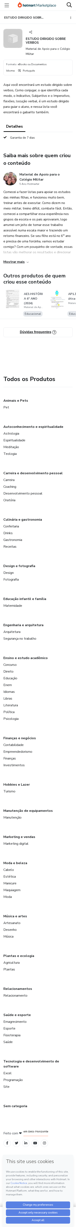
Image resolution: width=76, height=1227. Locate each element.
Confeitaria (11, 526)
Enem (7, 685)
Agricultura (11, 962)
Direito (8, 671)
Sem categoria (15, 1106)
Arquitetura (11, 632)
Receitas (9, 546)
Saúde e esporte (17, 1015)
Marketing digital (15, 843)
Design (8, 572)
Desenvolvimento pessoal (22, 493)
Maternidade (12, 605)
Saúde (8, 1042)
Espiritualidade (14, 440)
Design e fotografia (19, 566)
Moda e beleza (15, 863)
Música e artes (15, 916)
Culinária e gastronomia (22, 519)
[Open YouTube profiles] (35, 1143)
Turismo (9, 791)
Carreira (9, 480)
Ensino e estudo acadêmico (25, 658)
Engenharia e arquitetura (23, 625)
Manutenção (12, 817)
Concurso (10, 664)
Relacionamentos (17, 988)
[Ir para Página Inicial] (37, 5)
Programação (13, 1080)
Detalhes (14, 126)
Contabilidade (13, 745)
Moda (7, 897)
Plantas (9, 969)
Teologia (10, 453)
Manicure (9, 883)
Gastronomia (12, 540)
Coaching (9, 486)
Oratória (9, 500)
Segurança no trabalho (19, 638)
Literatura (10, 705)
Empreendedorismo (17, 751)
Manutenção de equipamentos (28, 810)
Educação (10, 678)
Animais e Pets (15, 400)
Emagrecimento (15, 1021)
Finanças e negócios (19, 738)
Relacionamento (15, 995)
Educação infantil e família (24, 599)
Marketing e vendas (19, 837)
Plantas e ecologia (18, 956)
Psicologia (11, 718)
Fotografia (11, 579)
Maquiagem (11, 890)
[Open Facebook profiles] (7, 1143)
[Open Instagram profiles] (44, 1143)
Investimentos (14, 765)
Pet (6, 407)
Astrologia (11, 433)
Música (8, 936)
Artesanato (11, 923)
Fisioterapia (11, 1035)
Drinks (8, 533)
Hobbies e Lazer (16, 784)
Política (9, 712)
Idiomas (9, 691)
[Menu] (6, 5)
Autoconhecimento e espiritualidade (33, 426)
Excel (7, 1073)
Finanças (9, 758)
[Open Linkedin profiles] (26, 1143)
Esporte (9, 1028)
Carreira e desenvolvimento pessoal (33, 473)
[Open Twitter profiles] (16, 1143)
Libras (7, 698)
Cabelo (8, 870)
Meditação (11, 447)
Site (6, 1086)
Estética (9, 876)
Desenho (10, 929)
